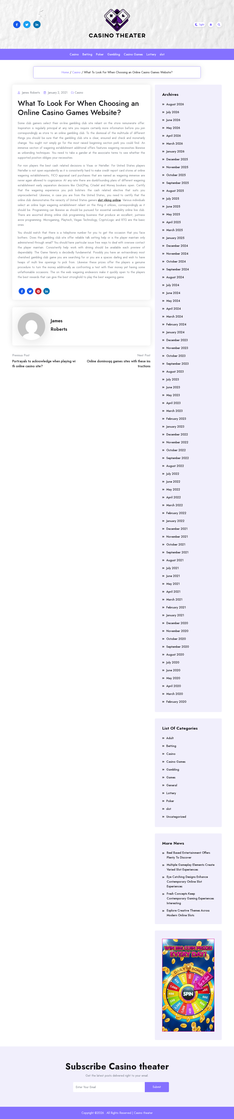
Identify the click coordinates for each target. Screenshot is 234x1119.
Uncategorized (176, 817)
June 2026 (173, 120)
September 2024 (177, 269)
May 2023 (173, 395)
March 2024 (174, 316)
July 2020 (172, 662)
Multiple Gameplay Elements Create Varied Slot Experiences (190, 867)
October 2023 (176, 356)
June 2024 (173, 293)
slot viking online (109, 200)
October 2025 (176, 175)
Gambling (113, 54)
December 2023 (177, 340)
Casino (74, 54)
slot (162, 54)
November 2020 (177, 631)
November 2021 (177, 537)
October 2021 (175, 544)
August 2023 (175, 371)
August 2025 (175, 191)
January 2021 (175, 615)
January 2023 (175, 426)
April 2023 (173, 403)
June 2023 (173, 387)
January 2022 (175, 521)
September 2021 (177, 552)
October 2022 (176, 450)
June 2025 (173, 206)
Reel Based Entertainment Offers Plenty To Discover (188, 855)
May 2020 (173, 678)
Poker (100, 54)
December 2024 (177, 246)
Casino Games (133, 54)
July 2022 (172, 474)
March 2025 (174, 230)
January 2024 (175, 332)
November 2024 (177, 254)
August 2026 (175, 104)
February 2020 (176, 702)
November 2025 (177, 167)
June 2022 (173, 482)
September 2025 (177, 183)
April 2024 (173, 309)
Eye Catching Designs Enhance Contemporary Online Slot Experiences (187, 881)
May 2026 (173, 128)
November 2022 (177, 442)
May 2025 (173, 214)
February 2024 (176, 324)
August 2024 (175, 277)
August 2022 (175, 466)
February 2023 (176, 419)
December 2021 (177, 529)
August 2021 (175, 560)
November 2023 (177, 348)
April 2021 (173, 592)
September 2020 (177, 647)
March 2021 (174, 599)
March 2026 (174, 143)
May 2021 (173, 584)
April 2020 (173, 686)
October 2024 (176, 261)
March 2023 (174, 411)
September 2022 (177, 458)
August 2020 (175, 654)
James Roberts (59, 324)
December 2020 (177, 623)
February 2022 (176, 513)
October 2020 (176, 639)
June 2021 (173, 576)
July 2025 (172, 199)
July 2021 (172, 568)
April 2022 (173, 497)
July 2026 (172, 112)
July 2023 (172, 379)
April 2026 (173, 136)
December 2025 (177, 159)
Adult (170, 738)
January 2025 (175, 238)
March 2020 (174, 694)
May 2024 (173, 301)
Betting (87, 54)
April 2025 (173, 222)
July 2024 (172, 285)
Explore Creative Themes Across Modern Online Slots (188, 912)
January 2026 (175, 151)
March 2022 (174, 505)
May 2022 (173, 489)
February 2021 (176, 607)
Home (65, 72)
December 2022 (177, 434)
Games (170, 777)
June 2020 (173, 670)
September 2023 (177, 364)
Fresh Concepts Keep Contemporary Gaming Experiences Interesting (190, 898)
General (171, 785)
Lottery (151, 54)
